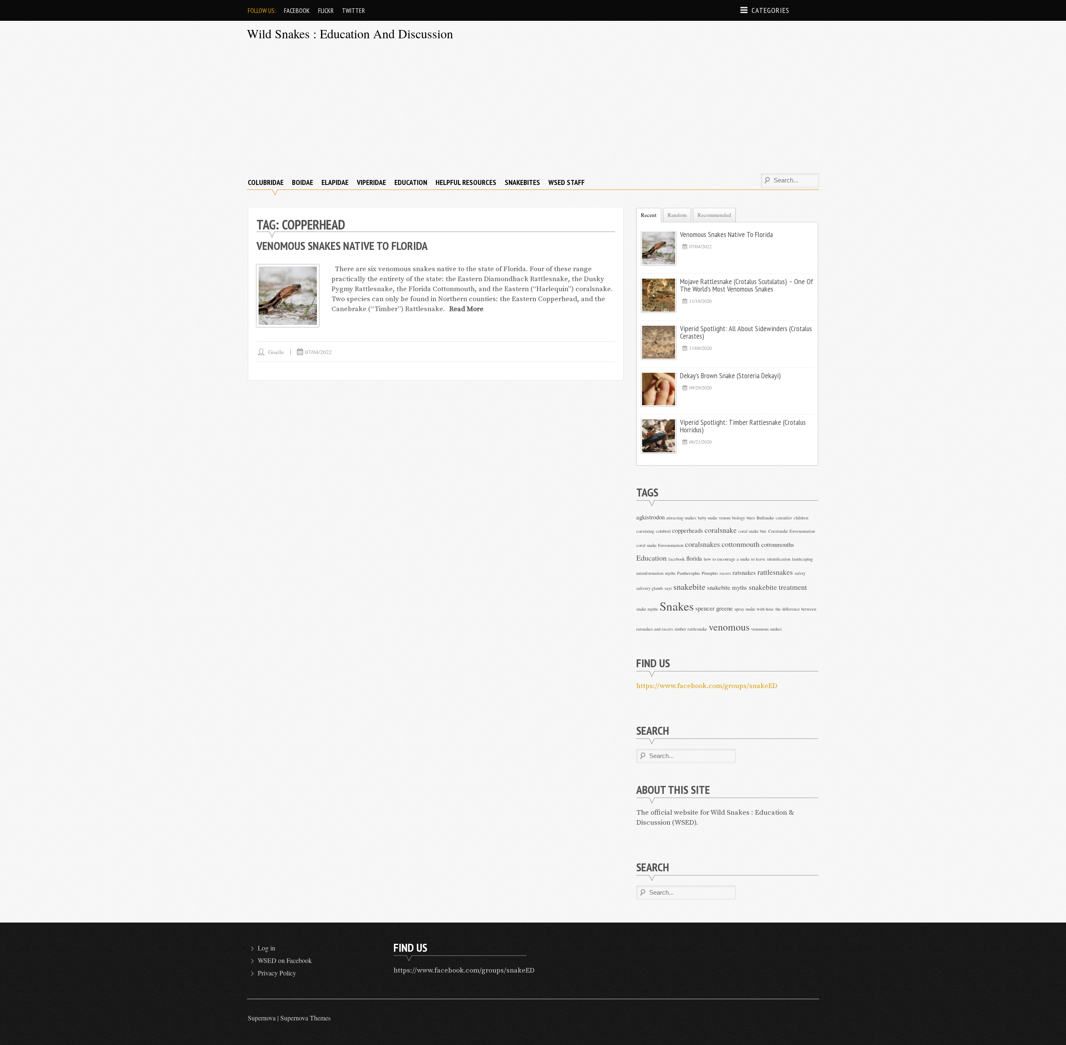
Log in (266, 947)
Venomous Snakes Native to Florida (342, 245)
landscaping (802, 559)
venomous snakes (766, 629)
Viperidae (371, 182)
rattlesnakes (775, 572)
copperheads (687, 530)
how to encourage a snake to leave (734, 559)
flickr (326, 10)
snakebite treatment (778, 587)
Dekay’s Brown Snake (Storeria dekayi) (730, 375)
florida (694, 558)
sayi (668, 588)
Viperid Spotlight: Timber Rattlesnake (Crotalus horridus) (743, 425)
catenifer (784, 518)
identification (778, 559)
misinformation (649, 573)
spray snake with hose (754, 609)
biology (738, 518)
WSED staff (566, 182)
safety (800, 573)
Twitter (353, 10)
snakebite (689, 586)
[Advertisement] (533, 108)
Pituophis (710, 573)
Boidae (302, 182)
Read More (466, 309)
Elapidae (335, 182)
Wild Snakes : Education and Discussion (350, 33)
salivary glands (649, 588)
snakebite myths (727, 587)
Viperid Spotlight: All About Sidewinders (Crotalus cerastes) (746, 332)
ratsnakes (744, 572)
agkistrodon (650, 517)
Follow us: (262, 10)
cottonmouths (777, 544)
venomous (729, 626)
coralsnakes (702, 544)
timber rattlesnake (691, 629)
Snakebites (522, 182)
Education (410, 182)
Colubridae (266, 182)
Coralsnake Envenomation (791, 531)
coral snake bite (752, 531)
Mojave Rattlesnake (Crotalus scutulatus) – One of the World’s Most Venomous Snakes (746, 285)
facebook (676, 559)
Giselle (276, 352)
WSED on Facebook (285, 960)
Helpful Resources (466, 182)
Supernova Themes (305, 1017)
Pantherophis (688, 573)
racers (725, 573)
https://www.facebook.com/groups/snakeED (706, 686)
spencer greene (714, 608)
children (801, 518)
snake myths (647, 609)
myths (670, 573)
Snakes (677, 606)
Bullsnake (765, 518)
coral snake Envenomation (659, 545)
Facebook (297, 10)
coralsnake (721, 530)
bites (751, 518)
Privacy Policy (277, 972)
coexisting (645, 531)
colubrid (663, 531)
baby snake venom (714, 518)
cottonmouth (741, 544)
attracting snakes (681, 518)
